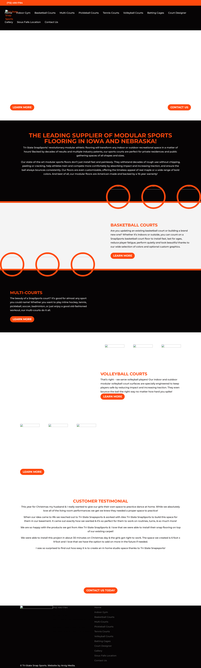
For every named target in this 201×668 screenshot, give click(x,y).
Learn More (22, 107)
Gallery (9, 22)
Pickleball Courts (89, 13)
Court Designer (177, 13)
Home (8, 13)
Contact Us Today (100, 590)
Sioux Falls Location (29, 22)
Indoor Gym (23, 13)
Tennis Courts (111, 13)
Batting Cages (155, 13)
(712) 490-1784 (60, 607)
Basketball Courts (45, 13)
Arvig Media (68, 665)
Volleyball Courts (133, 13)
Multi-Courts (67, 13)
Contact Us (51, 22)
